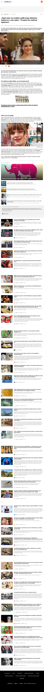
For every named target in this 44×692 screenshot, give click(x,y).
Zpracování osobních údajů (33, 675)
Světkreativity (6, 14)
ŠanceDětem (9, 83)
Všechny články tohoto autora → (7, 211)
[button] (7, 66)
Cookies (37, 673)
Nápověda (22, 678)
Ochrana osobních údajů (20, 675)
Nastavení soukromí (9, 675)
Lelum (4, 74)
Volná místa (19, 673)
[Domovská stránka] (1, 14)
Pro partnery (7, 673)
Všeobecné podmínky (29, 673)
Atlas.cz (16, 683)
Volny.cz (21, 683)
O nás (13, 673)
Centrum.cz (10, 683)
